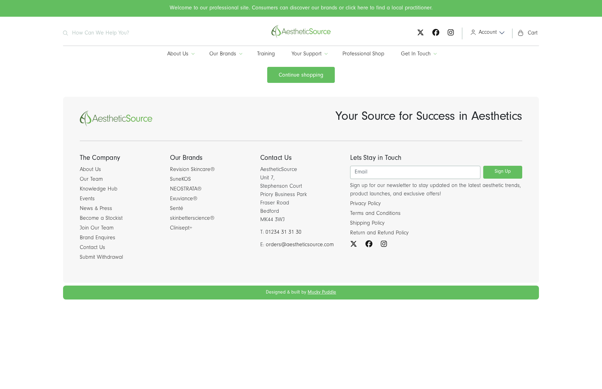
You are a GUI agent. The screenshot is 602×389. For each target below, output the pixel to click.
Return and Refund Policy (379, 233)
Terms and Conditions (375, 214)
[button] (485, 33)
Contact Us (92, 248)
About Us (177, 54)
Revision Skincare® (192, 170)
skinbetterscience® (192, 218)
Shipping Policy (367, 223)
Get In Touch (416, 54)
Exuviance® (184, 199)
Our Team (91, 179)
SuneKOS (180, 179)
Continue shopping (301, 75)
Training (266, 54)
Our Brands (222, 54)
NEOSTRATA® (186, 189)
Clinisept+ (181, 228)
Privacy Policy (365, 204)
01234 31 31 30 (283, 232)
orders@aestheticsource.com (300, 245)
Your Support (307, 54)
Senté (176, 209)
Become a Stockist (101, 218)
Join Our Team (97, 228)
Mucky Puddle (322, 292)
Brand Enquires (97, 238)
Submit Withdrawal (101, 257)
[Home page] (301, 37)
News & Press (96, 209)
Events (87, 199)
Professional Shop (363, 54)
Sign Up (503, 172)
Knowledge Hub (98, 189)
